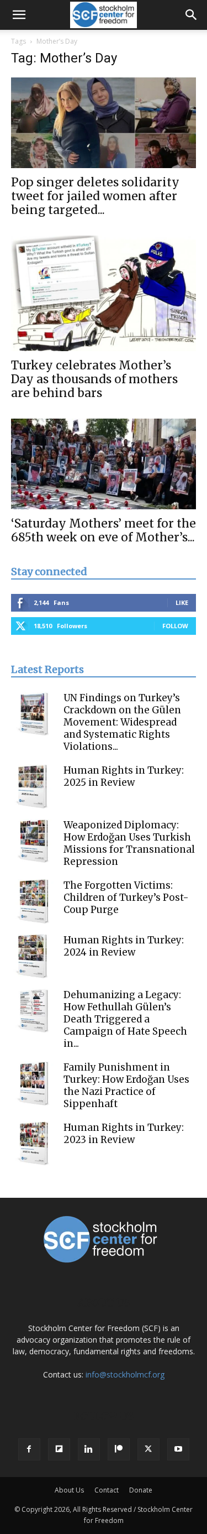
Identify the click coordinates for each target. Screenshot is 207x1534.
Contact (106, 1490)
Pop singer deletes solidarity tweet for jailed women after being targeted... (95, 196)
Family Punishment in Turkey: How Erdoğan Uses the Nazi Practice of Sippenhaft (126, 1085)
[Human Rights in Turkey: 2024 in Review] (33, 956)
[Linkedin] (89, 1449)
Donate (140, 1490)
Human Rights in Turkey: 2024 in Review (123, 946)
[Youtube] (178, 1449)
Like (182, 602)
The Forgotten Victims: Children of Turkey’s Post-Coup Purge (126, 897)
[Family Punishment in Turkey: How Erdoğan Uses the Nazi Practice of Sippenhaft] (33, 1083)
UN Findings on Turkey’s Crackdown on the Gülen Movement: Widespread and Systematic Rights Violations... (122, 722)
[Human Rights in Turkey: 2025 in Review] (33, 786)
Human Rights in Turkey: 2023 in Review (123, 1133)
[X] (148, 1449)
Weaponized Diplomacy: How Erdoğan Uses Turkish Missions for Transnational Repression (129, 843)
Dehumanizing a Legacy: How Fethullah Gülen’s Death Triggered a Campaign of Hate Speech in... (125, 1019)
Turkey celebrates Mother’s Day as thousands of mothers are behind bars (94, 379)
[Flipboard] (59, 1449)
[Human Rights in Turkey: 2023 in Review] (33, 1143)
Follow (175, 626)
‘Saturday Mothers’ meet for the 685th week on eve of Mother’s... (103, 530)
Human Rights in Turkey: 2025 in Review (123, 776)
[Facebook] (29, 1449)
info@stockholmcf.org (125, 1374)
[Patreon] (119, 1449)
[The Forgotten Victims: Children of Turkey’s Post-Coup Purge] (33, 901)
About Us (69, 1490)
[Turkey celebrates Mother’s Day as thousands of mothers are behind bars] (103, 293)
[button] (18, 15)
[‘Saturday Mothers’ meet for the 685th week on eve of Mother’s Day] (103, 464)
